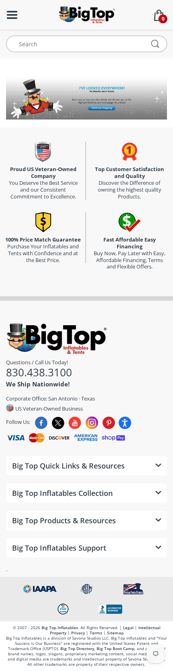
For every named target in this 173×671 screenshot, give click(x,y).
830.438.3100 (39, 372)
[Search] (155, 43)
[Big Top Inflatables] (86, 14)
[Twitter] (58, 423)
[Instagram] (92, 423)
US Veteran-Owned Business (48, 408)
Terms (96, 633)
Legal (128, 627)
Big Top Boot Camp (115, 648)
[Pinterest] (109, 423)
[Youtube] (75, 423)
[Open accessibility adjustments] (125, 423)
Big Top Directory (77, 648)
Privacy (78, 633)
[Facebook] (41, 423)
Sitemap (115, 633)
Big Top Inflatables (59, 627)
